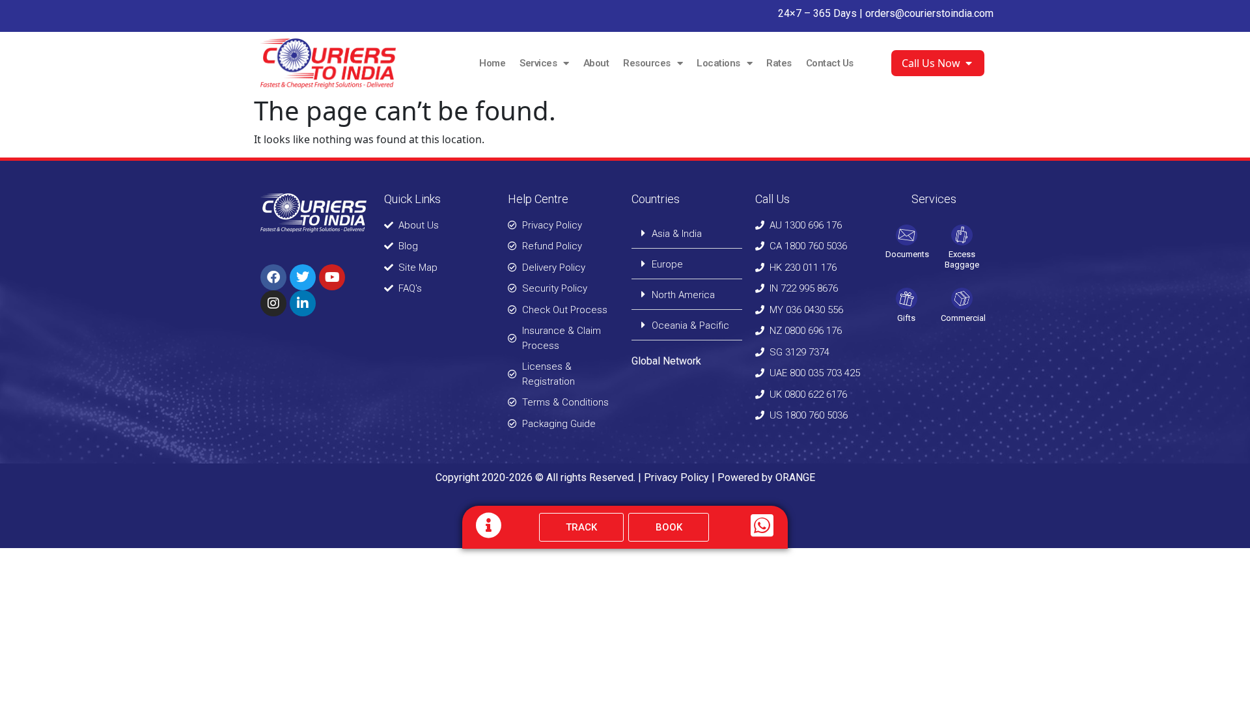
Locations (718, 63)
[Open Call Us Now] (969, 63)
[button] (687, 233)
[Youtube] (332, 277)
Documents (907, 254)
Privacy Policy (676, 477)
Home (492, 63)
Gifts (906, 318)
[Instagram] (273, 303)
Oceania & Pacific (690, 325)
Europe (667, 264)
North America (683, 295)
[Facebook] (273, 277)
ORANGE (795, 477)
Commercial (963, 318)
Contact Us (830, 63)
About (596, 63)
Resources (647, 63)
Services (538, 63)
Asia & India (677, 234)
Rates (779, 63)
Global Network (666, 361)
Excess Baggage (962, 259)
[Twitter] (303, 277)
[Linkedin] (303, 303)
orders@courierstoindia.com (929, 13)
